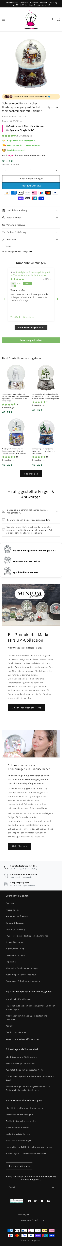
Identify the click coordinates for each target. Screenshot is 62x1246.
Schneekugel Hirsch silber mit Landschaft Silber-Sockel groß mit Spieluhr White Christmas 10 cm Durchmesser (15, 397)
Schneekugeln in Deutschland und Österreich (27, 1153)
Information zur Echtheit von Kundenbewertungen (29, 1147)
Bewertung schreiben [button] (31, 340)
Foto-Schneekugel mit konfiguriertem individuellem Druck (30, 1078)
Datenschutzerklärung (16, 955)
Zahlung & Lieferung (15, 929)
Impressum (11, 961)
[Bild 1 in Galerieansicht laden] (31, 63)
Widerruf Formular (14, 942)
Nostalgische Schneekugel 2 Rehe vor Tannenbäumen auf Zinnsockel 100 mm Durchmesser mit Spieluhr (46, 396)
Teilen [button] (8, 246)
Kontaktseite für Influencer (18, 999)
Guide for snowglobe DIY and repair (22, 1039)
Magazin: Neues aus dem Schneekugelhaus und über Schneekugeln (30, 1007)
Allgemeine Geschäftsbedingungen (22, 968)
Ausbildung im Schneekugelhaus (21, 974)
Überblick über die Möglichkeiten (21, 1057)
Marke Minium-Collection (17, 1127)
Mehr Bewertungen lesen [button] (31, 327)
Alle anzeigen (31, 473)
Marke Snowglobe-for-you (18, 1134)
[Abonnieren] (53, 1187)
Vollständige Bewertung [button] (22, 317)
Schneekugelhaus (34, 1241)
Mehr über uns (19, 846)
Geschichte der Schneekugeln (19, 1114)
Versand (16, 164)
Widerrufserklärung (15, 948)
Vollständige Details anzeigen (16, 251)
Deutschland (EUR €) (29, 1220)
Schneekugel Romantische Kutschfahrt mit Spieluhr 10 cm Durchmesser (44, 451)
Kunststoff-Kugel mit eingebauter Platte (24, 1070)
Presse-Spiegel (12, 910)
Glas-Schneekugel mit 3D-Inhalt (20, 1063)
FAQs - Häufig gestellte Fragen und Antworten (27, 935)
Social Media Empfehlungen (19, 1140)
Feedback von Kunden (16, 1032)
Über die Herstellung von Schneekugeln (24, 1108)
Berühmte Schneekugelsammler (21, 1121)
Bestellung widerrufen (19, 1166)
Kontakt (9, 1026)
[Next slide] (57, 299)
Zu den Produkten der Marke (26, 707)
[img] (17, 279)
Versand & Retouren (15, 923)
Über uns (10, 903)
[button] (3, 19)
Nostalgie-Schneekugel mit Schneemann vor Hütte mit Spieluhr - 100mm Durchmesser (14, 451)
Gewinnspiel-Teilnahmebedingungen (23, 981)
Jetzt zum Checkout (31, 185)
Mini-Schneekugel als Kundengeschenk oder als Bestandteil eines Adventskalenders (28, 1088)
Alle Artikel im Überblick (17, 916)
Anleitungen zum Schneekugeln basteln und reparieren (26, 1017)
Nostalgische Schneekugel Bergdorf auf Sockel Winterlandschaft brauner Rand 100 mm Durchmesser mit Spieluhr (30, 275)
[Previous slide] (4, 299)
